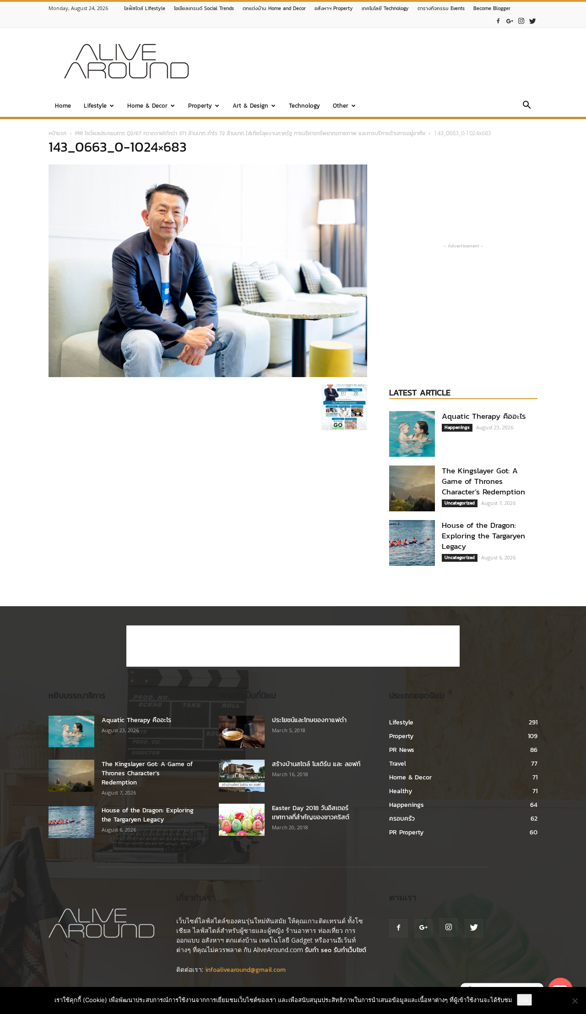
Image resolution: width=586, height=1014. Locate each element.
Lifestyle (95, 105)
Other (340, 105)
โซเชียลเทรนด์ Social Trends (204, 8)
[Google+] (510, 21)
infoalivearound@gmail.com (245, 970)
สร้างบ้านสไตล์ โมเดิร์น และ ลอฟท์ (316, 764)
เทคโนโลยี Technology (385, 8)
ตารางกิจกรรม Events (441, 8)
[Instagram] (521, 21)
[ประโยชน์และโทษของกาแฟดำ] (242, 732)
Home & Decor (147, 105)
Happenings (457, 427)
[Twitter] (532, 21)
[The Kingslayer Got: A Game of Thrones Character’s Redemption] (412, 488)
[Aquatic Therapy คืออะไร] (412, 434)
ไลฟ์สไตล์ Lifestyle (144, 8)
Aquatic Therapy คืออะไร (484, 416)
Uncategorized (460, 502)
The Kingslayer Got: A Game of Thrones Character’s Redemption (483, 481)
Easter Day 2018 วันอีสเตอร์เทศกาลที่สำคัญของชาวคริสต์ (310, 812)
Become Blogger (491, 8)
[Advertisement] (370, 61)
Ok (524, 999)
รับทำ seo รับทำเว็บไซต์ (335, 950)
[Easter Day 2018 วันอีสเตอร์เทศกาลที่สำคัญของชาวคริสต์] (242, 820)
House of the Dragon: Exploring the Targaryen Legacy (483, 535)
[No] (574, 1000)
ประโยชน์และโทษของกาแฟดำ (309, 720)
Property (200, 105)
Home (63, 105)
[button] (526, 106)
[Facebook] (498, 21)
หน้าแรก (57, 133)
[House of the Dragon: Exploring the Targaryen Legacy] (412, 543)
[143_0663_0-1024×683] (208, 375)
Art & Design (250, 105)
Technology (304, 105)
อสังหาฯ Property (334, 8)
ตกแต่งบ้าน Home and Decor (274, 8)
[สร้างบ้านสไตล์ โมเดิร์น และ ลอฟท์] (242, 776)
